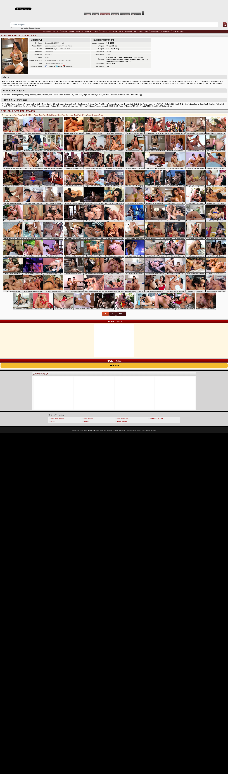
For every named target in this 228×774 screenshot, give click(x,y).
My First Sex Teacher (9, 104)
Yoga (80, 95)
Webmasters (122, 421)
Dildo (76, 95)
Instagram (69, 66)
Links (53, 421)
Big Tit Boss (52, 106)
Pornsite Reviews (156, 419)
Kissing (99, 95)
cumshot (26, 28)
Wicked (44, 106)
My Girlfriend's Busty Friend (189, 104)
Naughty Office (52, 104)
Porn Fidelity (75, 104)
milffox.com (92, 430)
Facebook (51, 66)
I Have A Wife (156, 104)
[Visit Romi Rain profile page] (14, 73)
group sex (37, 28)
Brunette (88, 31)
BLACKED (148, 106)
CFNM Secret (36, 106)
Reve (128, 95)
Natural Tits (155, 31)
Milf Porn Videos (57, 419)
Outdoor (45, 95)
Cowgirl (95, 31)
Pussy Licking (165, 31)
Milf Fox (114, 5)
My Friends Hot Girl (106, 106)
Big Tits (64, 31)
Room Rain (38, 115)
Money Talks (61, 106)
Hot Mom (29, 115)
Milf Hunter (11, 106)
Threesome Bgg (136, 95)
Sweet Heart (168, 106)
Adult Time (139, 106)
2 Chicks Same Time (23, 106)
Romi (89, 115)
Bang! (154, 106)
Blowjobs (79, 31)
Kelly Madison (72, 106)
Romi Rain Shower (50, 115)
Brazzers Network (64, 104)
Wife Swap (53, 95)
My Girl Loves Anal (91, 106)
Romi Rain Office (80, 115)
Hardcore (128, 31)
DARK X (160, 106)
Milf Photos (88, 419)
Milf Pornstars (122, 419)
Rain (23, 115)
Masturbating (138, 31)
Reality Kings (118, 106)
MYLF (133, 106)
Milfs (146, 31)
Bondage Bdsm (17, 95)
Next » (121, 314)
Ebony (39, 95)
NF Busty (127, 106)
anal (22, 28)
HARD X (81, 106)
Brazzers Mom (97, 115)
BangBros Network (206, 104)
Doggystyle (113, 31)
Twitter (60, 66)
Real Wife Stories (101, 104)
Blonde (71, 31)
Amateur (106, 95)
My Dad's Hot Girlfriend (170, 104)
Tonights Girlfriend (87, 104)
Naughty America (24, 104)
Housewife (113, 95)
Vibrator (93, 95)
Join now (114, 365)
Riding (26, 95)
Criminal (60, 95)
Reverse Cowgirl (178, 31)
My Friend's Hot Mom (38, 104)
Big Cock (56, 31)
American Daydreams (116, 104)
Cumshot (104, 31)
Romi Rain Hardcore (65, 115)
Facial (121, 31)
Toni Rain (17, 115)
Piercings (33, 95)
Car (72, 95)
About (86, 421)
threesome (31, 28)
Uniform (67, 95)
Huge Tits (86, 95)
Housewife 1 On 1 (130, 104)
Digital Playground (144, 104)
